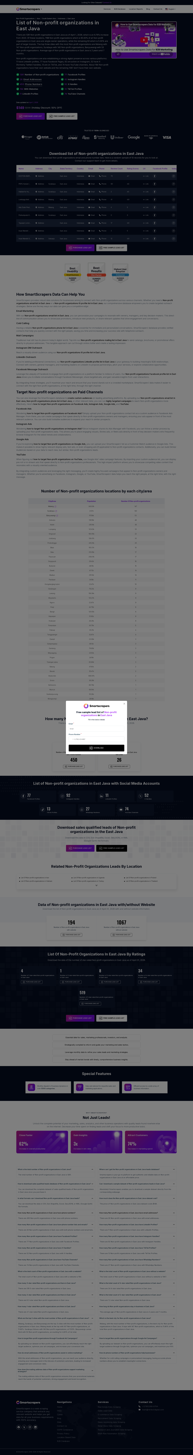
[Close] (124, 703)
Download (99, 748)
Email (71, 724)
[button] (71, 739)
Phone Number (75, 734)
